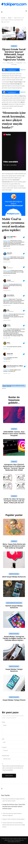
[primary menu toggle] (2, 12)
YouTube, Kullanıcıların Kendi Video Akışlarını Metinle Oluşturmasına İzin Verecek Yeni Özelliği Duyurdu (13, 825)
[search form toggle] (26, 11)
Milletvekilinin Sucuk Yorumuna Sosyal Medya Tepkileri (13, 386)
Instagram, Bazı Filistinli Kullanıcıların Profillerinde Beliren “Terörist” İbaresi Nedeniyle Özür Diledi (14, 467)
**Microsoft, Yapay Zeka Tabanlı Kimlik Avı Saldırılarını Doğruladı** (12, 814)
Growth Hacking (14, 574)
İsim (3, 739)
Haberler (14, 46)
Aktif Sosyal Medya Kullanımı (14, 577)
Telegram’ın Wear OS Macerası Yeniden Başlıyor (13, 819)
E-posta (4, 747)
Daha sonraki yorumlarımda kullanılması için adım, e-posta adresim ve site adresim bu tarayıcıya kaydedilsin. (13, 768)
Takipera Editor (10, 63)
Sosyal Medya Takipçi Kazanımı (14, 670)
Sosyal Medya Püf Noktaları (14, 603)
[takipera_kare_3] (13, 215)
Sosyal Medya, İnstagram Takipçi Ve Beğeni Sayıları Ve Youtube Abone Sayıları (14, 638)
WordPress (17, 842)
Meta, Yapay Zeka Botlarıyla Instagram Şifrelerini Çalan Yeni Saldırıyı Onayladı (14, 546)
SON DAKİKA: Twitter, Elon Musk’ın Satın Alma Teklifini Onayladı (14, 433)
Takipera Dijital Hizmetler (15, 839)
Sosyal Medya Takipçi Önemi (14, 700)
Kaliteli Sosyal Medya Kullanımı (14, 607)
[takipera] (14, 71)
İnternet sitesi (5, 756)
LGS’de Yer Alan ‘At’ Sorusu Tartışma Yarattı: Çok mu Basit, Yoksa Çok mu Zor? (14, 501)
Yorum (3, 722)
